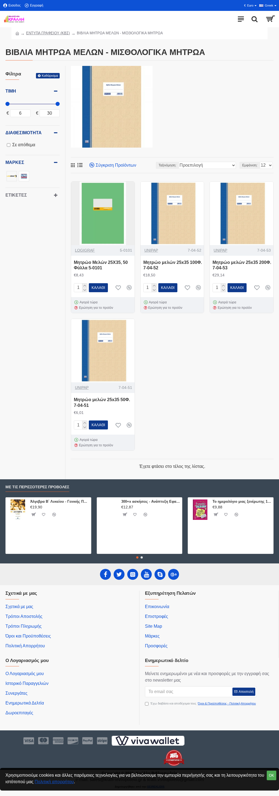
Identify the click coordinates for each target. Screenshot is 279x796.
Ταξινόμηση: (167, 165)
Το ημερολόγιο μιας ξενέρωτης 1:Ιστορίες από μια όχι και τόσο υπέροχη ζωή (242, 501)
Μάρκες (14, 162)
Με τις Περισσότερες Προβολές (37, 487)
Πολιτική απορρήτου (54, 781)
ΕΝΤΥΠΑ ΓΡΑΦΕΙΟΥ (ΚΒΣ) (48, 33)
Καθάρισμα (50, 76)
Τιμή (10, 91)
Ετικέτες (16, 195)
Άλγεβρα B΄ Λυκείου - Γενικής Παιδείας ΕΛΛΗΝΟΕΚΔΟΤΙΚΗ (59, 501)
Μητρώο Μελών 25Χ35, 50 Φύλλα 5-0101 (101, 265)
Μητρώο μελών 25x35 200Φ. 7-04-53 (242, 265)
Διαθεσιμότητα (23, 132)
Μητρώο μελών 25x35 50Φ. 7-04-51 (102, 402)
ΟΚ (271, 775)
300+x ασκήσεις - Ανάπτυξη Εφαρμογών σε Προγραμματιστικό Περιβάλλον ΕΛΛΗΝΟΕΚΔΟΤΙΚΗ (150, 501)
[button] (137, 557)
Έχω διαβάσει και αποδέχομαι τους (203, 703)
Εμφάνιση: (249, 165)
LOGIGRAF (85, 250)
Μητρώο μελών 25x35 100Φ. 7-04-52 (172, 265)
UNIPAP (151, 250)
